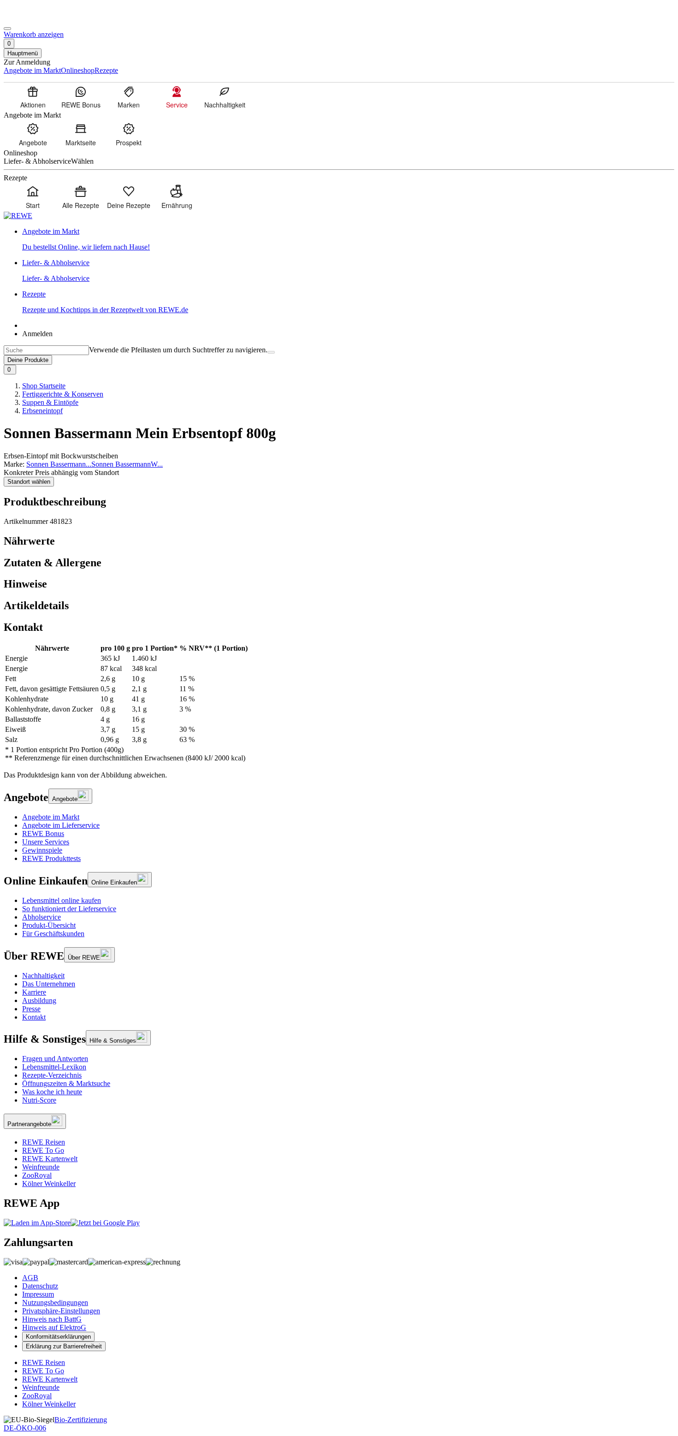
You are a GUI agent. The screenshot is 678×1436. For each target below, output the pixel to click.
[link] (348, 239)
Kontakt (34, 1017)
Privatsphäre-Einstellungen (61, 1311)
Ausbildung (39, 1000)
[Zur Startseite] (35, 18)
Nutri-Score (39, 1100)
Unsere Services (45, 842)
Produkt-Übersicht (49, 925)
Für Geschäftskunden (53, 934)
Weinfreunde (40, 1167)
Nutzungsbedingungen (55, 1302)
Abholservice (41, 917)
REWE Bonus (43, 833)
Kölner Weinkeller (49, 1183)
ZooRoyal (37, 1175)
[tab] (339, 541)
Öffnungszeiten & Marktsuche (66, 1083)
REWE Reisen (43, 1142)
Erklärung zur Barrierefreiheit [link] (64, 1346)
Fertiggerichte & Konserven (62, 394)
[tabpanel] (339, 703)
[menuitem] (33, 97)
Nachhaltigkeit (43, 975)
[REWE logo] (18, 216)
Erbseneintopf (42, 411)
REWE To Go (43, 1150)
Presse (31, 1009)
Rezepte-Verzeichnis (52, 1075)
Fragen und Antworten (55, 1058)
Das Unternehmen (48, 984)
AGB (30, 1278)
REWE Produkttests (51, 858)
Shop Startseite (43, 386)
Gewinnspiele (42, 850)
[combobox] (46, 350)
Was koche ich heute (52, 1092)
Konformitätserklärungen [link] (58, 1336)
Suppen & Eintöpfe (50, 402)
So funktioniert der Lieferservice (69, 909)
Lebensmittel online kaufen (61, 900)
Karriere (34, 992)
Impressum (38, 1294)
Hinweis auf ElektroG (54, 1327)
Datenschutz (40, 1286)
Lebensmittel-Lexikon (54, 1067)
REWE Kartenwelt (49, 1159)
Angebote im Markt (50, 817)
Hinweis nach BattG (52, 1319)
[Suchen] (271, 352)
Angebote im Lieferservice (61, 825)
